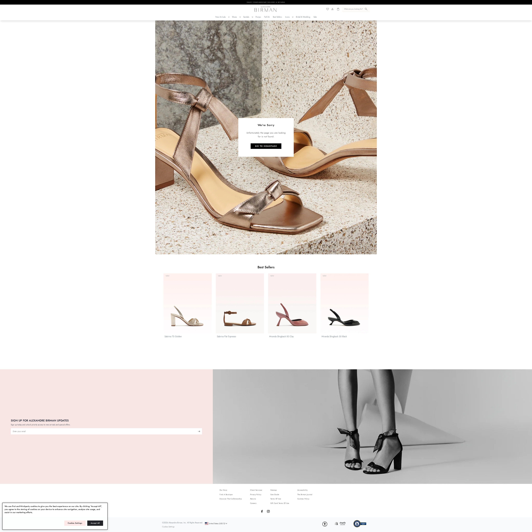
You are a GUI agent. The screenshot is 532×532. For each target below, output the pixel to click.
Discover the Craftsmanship (231, 499)
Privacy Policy (255, 494)
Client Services (256, 490)
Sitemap (273, 490)
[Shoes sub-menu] (240, 17)
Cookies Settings (75, 523)
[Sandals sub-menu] (252, 17)
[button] (356, 9)
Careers (253, 503)
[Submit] (199, 431)
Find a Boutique (226, 494)
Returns (253, 499)
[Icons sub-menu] (292, 17)
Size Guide (274, 494)
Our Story (223, 490)
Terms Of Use (275, 499)
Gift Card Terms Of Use (279, 503)
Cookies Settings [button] (168, 526)
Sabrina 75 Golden (173, 336)
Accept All (95, 523)
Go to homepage (266, 146)
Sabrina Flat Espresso (226, 336)
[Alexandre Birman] (265, 9)
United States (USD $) (215, 524)
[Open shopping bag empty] (338, 9)
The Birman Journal (304, 494)
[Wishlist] (327, 9)
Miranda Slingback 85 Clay (281, 336)
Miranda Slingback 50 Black (334, 336)
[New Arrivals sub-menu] (228, 17)
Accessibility (302, 490)
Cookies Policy (303, 499)
